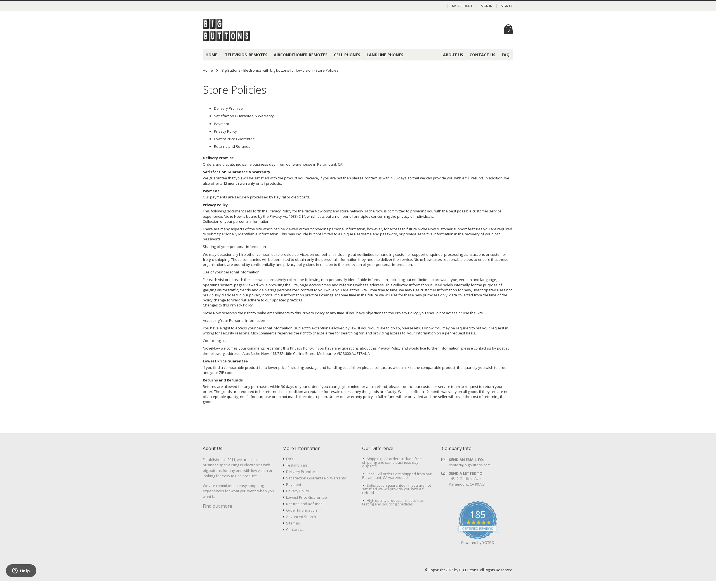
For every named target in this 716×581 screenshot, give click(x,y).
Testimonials (297, 465)
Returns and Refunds (232, 146)
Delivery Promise (228, 108)
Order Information (301, 510)
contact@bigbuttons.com (470, 464)
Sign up (507, 6)
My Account (462, 6)
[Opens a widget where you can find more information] (21, 571)
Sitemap (293, 523)
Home (208, 70)
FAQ (289, 458)
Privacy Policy (225, 131)
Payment (221, 123)
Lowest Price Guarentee (234, 138)
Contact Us (295, 529)
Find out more (217, 506)
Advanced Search (301, 516)
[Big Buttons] (232, 30)
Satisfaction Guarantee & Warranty (244, 115)
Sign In (486, 6)
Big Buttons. (469, 569)
